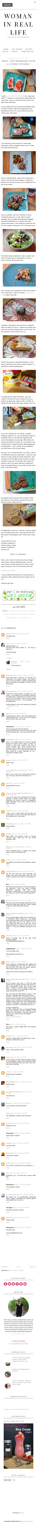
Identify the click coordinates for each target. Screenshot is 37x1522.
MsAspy (8, 834)
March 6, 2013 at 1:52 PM (23, 739)
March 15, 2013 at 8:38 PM (21, 1143)
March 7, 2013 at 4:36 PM (18, 961)
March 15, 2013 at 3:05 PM (21, 1123)
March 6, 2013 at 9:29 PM (17, 884)
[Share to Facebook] (22, 607)
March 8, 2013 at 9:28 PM (15, 1072)
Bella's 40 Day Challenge (13, 1017)
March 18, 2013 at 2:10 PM (21, 1217)
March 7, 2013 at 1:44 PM (23, 948)
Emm (7, 1173)
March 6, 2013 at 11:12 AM (22, 726)
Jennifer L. (9, 1103)
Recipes (29, 49)
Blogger (22, 1513)
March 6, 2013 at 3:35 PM (20, 811)
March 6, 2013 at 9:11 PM (26, 871)
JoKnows (14, 661)
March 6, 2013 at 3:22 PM (16, 783)
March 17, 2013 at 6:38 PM (21, 1207)
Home (6, 49)
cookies (12, 611)
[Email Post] (14, 607)
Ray (7, 783)
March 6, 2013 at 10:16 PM (23, 900)
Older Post (32, 1267)
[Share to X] (20, 607)
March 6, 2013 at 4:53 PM (19, 834)
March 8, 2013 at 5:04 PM (24, 1047)
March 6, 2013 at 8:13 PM (18, 860)
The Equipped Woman (13, 1092)
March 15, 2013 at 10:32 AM (21, 1103)
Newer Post (4, 1267)
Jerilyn (8, 1113)
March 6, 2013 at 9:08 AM (18, 713)
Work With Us (27, 51)
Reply (7, 638)
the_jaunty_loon (11, 1047)
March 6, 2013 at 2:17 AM (26, 675)
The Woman (17, 49)
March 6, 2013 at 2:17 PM (19, 760)
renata (8, 860)
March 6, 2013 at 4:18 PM (22, 824)
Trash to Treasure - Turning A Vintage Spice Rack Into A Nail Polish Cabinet (22, 1382)
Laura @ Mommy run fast (14, 770)
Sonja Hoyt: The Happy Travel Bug (17, 793)
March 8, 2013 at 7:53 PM (18, 1057)
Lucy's (19, 611)
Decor (5, 51)
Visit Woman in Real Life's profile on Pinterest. (16, 1409)
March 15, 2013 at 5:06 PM (22, 1133)
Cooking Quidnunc (12, 871)
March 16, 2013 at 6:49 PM (22, 1163)
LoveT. (8, 643)
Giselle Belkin (10, 739)
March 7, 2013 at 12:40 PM (21, 935)
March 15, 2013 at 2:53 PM (19, 1113)
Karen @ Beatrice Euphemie (15, 913)
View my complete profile (18, 1334)
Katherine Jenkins (11, 675)
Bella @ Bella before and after (15, 979)
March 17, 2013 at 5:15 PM (25, 1194)
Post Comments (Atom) (16, 1270)
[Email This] (16, 607)
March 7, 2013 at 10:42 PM (18, 1024)
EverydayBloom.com (12, 706)
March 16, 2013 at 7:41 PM (18, 1173)
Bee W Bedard (10, 1082)
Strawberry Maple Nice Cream (14, 1421)
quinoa (26, 611)
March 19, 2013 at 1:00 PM (22, 1227)
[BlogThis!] (18, 607)
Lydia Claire (10, 1163)
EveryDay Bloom (11, 691)
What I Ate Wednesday (21, 618)
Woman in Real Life (18, 24)
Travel (15, 51)
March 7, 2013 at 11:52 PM (20, 1036)
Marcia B (9, 1153)
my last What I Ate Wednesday (15, 96)
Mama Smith (10, 900)
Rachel (8, 961)
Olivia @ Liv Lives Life (13, 847)
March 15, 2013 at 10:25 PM (20, 1153)
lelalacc (8, 1036)
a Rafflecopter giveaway (8, 570)
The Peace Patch (11, 1194)
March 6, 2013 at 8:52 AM (25, 691)
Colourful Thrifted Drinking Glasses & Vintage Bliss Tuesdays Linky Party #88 (21, 1359)
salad (32, 611)
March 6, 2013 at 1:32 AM (18, 643)
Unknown (9, 633)
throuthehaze (10, 824)
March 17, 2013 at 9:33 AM (22, 1184)
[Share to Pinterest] (24, 607)
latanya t (8, 760)
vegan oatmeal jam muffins (15, 614)
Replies (10, 658)
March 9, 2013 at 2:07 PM (23, 1082)
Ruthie (8, 713)
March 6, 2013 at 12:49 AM (21, 633)
